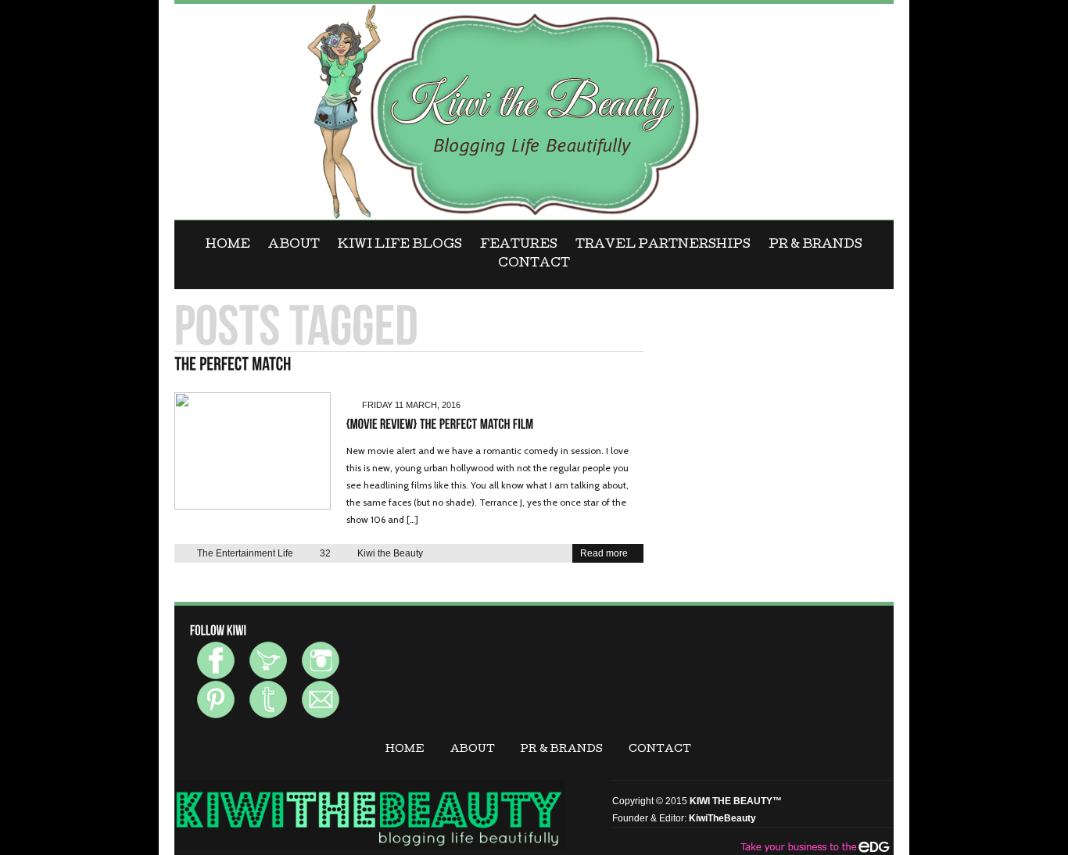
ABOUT (294, 245)
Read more (604, 553)
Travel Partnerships (663, 245)
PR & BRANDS (815, 245)
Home (228, 245)
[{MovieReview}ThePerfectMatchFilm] (440, 425)
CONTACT (534, 264)
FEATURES (518, 245)
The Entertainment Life (245, 553)
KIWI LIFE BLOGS (400, 245)
